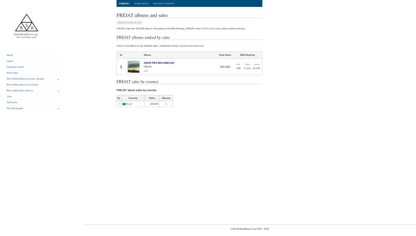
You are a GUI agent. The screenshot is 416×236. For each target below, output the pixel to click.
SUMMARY (124, 3)
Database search (15, 67)
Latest (10, 61)
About (10, 55)
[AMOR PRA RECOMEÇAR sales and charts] (133, 66)
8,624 (247, 68)
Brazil (129, 104)
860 (238, 68)
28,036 (256, 68)
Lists (9, 96)
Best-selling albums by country (22, 84)
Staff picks (12, 102)
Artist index (12, 72)
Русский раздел (15, 108)
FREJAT (148, 67)
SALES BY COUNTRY (163, 3)
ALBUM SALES (141, 3)
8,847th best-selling (211, 28)
